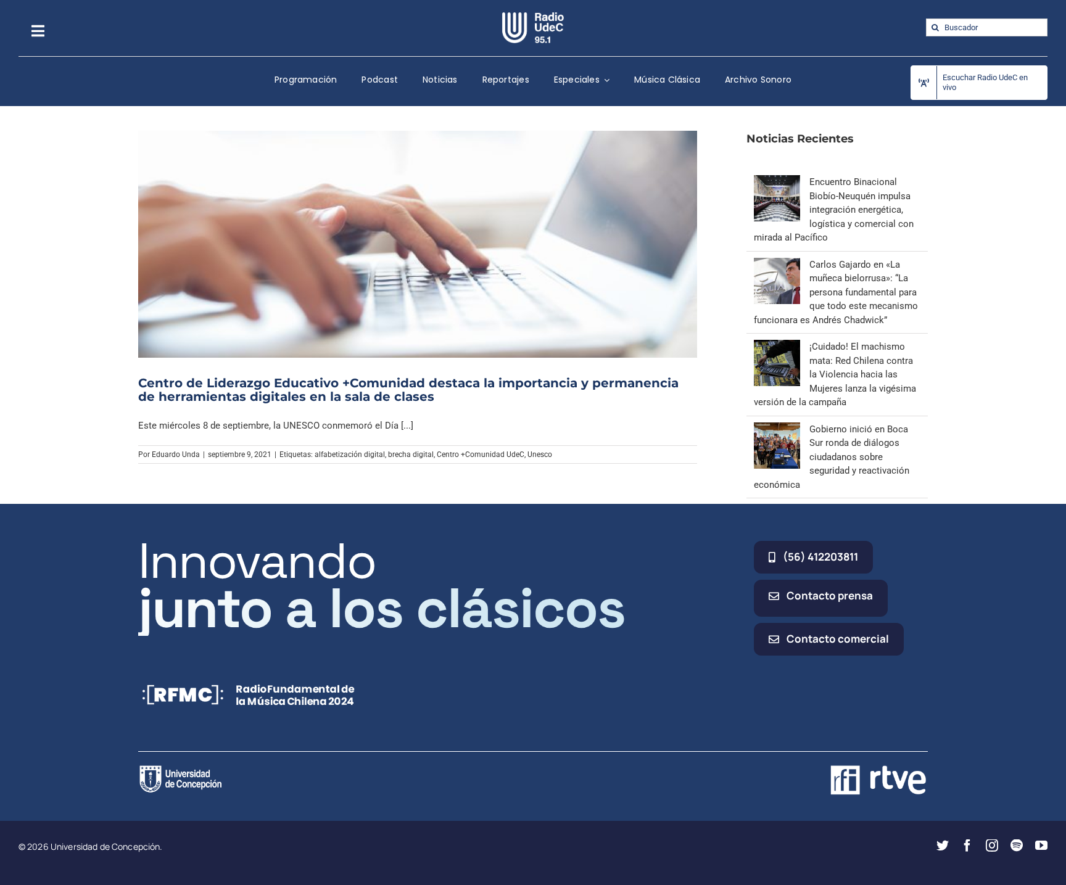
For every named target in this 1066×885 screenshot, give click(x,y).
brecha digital (411, 454)
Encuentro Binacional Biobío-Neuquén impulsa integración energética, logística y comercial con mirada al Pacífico (834, 209)
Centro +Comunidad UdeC (480, 454)
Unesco (539, 454)
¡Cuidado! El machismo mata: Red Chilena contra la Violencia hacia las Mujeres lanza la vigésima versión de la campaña (835, 374)
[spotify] (1016, 845)
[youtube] (1041, 845)
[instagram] (992, 845)
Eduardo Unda (176, 454)
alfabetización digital (350, 454)
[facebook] (967, 845)
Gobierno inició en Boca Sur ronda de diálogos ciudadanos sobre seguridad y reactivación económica (831, 457)
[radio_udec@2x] (533, 16)
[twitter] (942, 845)
